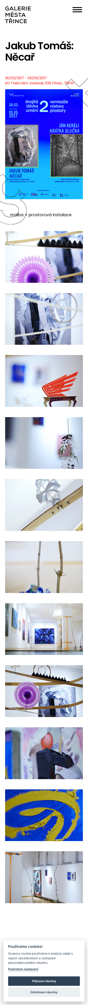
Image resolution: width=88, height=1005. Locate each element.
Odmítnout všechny (44, 992)
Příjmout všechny (44, 981)
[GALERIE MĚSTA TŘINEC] (18, 14)
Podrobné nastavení (23, 969)
